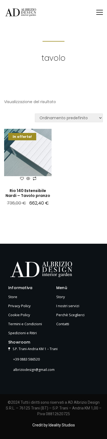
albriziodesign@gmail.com (33, 369)
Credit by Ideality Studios (53, 425)
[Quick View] (28, 179)
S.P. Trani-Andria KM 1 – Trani (34, 349)
